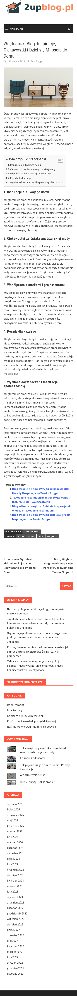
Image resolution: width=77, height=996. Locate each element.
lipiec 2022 (13, 930)
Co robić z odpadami (32, 758)
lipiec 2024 (13, 858)
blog (21, 536)
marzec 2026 (14, 831)
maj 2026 (12, 820)
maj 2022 (12, 941)
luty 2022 (12, 957)
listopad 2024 (15, 847)
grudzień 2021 (15, 968)
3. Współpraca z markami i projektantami (29, 173)
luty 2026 (12, 837)
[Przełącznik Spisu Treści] (58, 160)
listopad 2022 (15, 908)
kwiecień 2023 (15, 880)
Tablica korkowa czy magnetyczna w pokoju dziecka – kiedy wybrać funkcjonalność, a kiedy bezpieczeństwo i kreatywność (35, 665)
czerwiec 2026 (15, 815)
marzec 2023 (14, 886)
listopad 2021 (15, 973)
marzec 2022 (14, 952)
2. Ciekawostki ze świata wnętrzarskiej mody (32, 169)
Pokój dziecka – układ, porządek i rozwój (31, 721)
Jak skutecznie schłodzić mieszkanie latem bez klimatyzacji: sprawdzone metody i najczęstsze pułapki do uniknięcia (35, 623)
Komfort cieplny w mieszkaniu (25, 716)
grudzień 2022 (15, 902)
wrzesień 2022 (15, 919)
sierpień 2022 (15, 924)
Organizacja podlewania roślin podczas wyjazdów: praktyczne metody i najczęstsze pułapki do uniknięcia (37, 637)
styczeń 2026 (15, 842)
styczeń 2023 (15, 897)
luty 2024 (12, 864)
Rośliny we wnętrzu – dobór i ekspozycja (31, 726)
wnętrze (52, 536)
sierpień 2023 (15, 875)
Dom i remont (32, 531)
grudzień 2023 (15, 869)
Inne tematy (14, 710)
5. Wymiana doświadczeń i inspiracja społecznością (35, 182)
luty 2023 (12, 891)
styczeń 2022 (15, 962)
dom (40, 536)
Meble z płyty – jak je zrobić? (37, 782)
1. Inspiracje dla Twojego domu (24, 164)
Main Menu (16, 29)
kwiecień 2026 (15, 826)
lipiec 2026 (13, 809)
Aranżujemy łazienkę (32, 775)
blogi (31, 536)
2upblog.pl (36, 61)
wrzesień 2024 (15, 853)
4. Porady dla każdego (20, 178)
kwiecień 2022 (15, 946)
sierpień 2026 (15, 804)
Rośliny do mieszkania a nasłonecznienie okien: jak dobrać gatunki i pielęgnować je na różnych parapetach (38, 651)
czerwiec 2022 (15, 935)
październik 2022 (17, 913)
